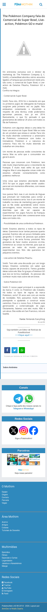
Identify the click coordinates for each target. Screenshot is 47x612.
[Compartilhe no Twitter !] (15, 350)
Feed (5, 593)
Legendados (7, 560)
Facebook (7, 582)
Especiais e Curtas (9, 558)
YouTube (7, 588)
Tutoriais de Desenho (11, 530)
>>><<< (23, 335)
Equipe (4, 492)
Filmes (4, 555)
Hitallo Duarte (17, 609)
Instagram (8, 591)
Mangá (4, 566)
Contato (5, 497)
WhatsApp (28, 408)
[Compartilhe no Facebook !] (7, 350)
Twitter (7, 585)
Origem (5, 494)
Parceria (5, 500)
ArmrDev (5, 609)
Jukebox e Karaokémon (12, 563)
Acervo (5, 522)
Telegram (17, 408)
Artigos (5, 525)
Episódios (6, 552)
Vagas (4, 503)
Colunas (5, 527)
